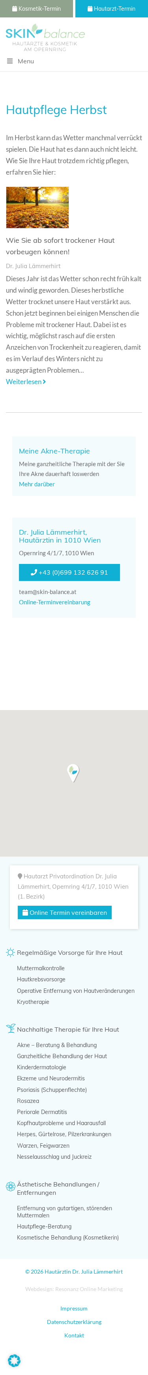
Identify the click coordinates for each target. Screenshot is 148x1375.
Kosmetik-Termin (39, 8)
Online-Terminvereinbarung (55, 602)
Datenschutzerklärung (74, 1321)
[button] (73, 773)
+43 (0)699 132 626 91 (72, 572)
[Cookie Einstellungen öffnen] (14, 1364)
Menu (26, 61)
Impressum (74, 1308)
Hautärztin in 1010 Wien (60, 540)
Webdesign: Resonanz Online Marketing (74, 1288)
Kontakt (74, 1335)
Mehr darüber (37, 484)
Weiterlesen (24, 381)
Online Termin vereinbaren (67, 912)
